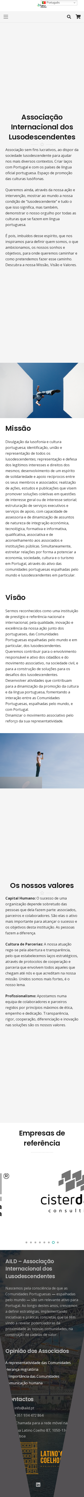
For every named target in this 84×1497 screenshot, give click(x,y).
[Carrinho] (78, 16)
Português (53, 2)
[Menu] (6, 16)
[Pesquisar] (69, 16)
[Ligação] (42, 5)
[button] (26, 1242)
